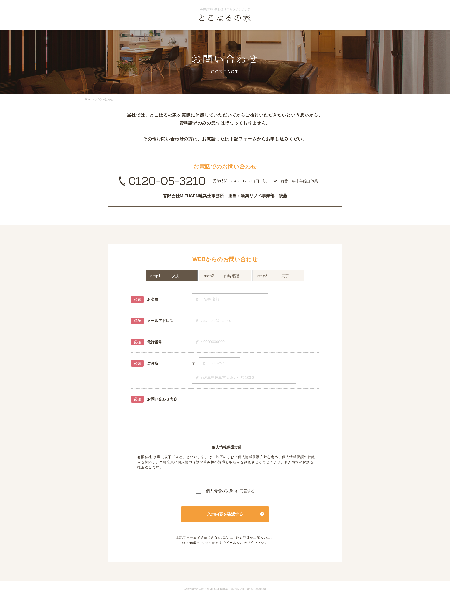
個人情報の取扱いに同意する (230, 491)
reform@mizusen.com (200, 542)
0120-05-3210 (167, 181)
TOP (87, 99)
